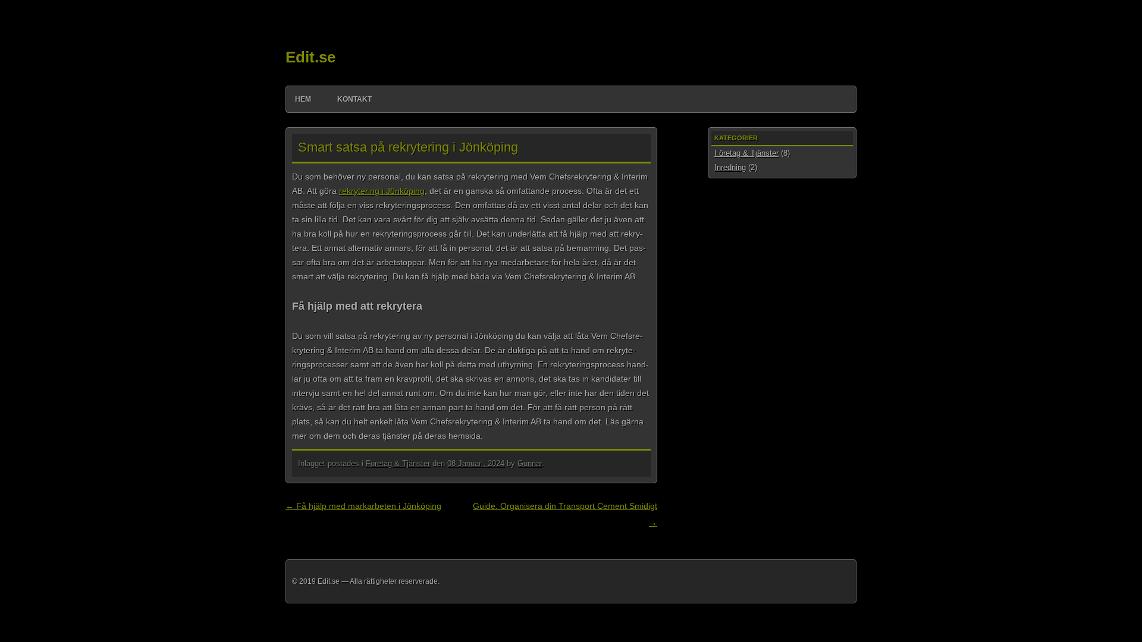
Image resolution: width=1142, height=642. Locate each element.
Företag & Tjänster (398, 463)
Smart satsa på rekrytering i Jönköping (408, 147)
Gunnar (529, 463)
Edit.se (310, 57)
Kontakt (354, 99)
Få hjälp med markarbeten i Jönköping (363, 506)
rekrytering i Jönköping (382, 191)
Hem (303, 99)
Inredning (730, 167)
